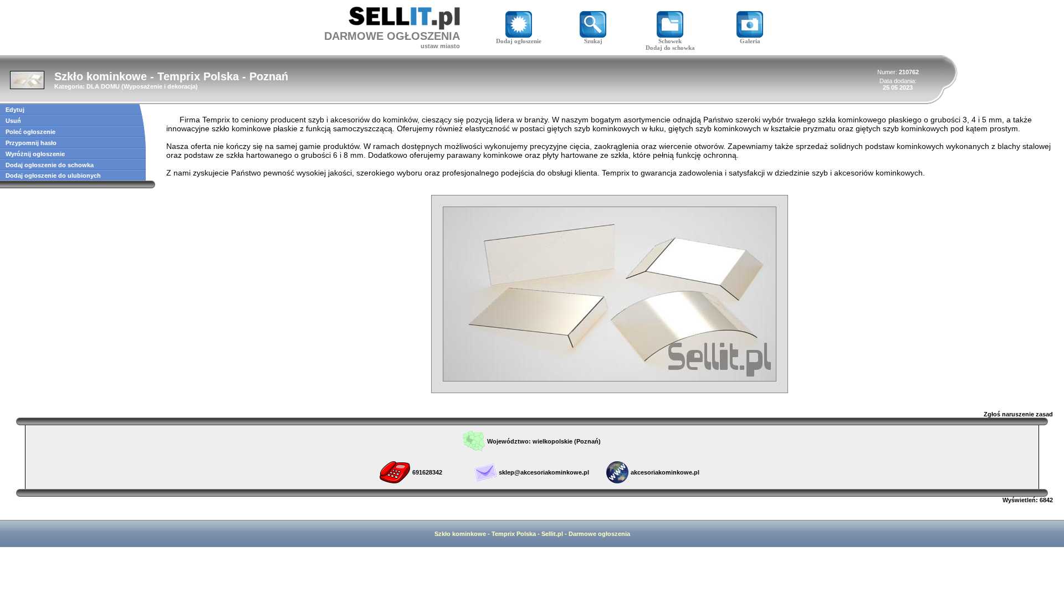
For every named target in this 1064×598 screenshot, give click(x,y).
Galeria (750, 41)
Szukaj (593, 41)
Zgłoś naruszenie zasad (1018, 414)
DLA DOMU (103, 86)
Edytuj (15, 109)
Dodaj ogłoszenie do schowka (50, 165)
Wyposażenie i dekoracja (160, 86)
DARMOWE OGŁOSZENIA (392, 36)
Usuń (13, 120)
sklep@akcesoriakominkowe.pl (544, 472)
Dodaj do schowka (670, 47)
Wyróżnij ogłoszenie (35, 154)
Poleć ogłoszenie (30, 131)
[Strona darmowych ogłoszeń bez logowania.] (404, 27)
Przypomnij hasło (31, 143)
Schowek (670, 41)
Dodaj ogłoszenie (518, 41)
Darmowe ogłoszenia (599, 533)
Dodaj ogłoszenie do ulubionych (53, 175)
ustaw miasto (440, 46)
